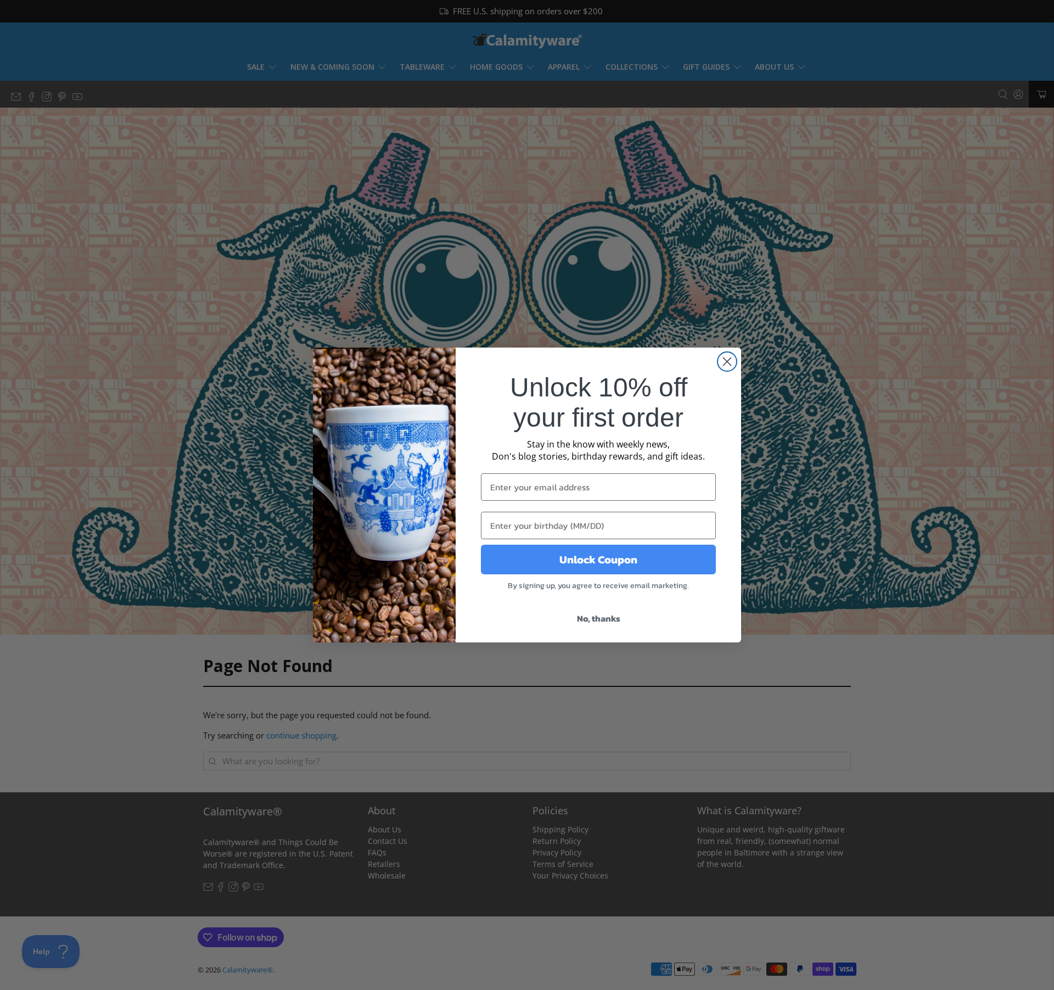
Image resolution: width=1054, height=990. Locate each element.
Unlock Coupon (598, 559)
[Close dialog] (727, 361)
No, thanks (598, 618)
